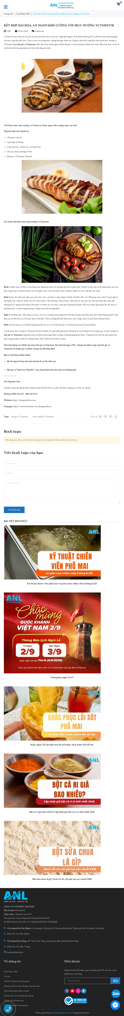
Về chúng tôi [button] (12, 961)
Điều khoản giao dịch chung (16, 990)
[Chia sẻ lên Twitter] (105, 417)
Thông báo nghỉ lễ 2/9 (61, 677)
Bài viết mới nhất (15, 521)
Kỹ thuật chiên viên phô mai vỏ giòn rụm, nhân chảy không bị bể (62, 583)
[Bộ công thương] (75, 1000)
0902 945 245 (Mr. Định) (18, 933)
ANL (73, 345)
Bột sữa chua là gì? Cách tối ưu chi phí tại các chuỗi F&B (62, 879)
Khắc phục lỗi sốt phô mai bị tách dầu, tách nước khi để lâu (62, 744)
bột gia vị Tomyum (19, 416)
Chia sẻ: (94, 416)
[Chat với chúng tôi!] (115, 1005)
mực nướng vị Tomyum (43, 416)
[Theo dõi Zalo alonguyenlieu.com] (83, 991)
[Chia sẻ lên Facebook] (100, 417)
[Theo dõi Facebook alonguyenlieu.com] (66, 991)
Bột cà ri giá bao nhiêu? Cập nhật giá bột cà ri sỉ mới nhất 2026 (62, 811)
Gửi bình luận (14, 509)
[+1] (116, 417)
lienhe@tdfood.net (15, 952)
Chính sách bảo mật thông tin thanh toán (22, 986)
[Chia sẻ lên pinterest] (111, 417)
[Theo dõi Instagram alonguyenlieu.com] (78, 991)
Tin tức (7, 976)
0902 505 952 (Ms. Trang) (18, 946)
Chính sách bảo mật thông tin (17, 981)
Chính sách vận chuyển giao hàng (18, 995)
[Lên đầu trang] (117, 984)
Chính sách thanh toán (14, 1000)
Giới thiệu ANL (11, 971)
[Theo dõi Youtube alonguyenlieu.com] (72, 991)
